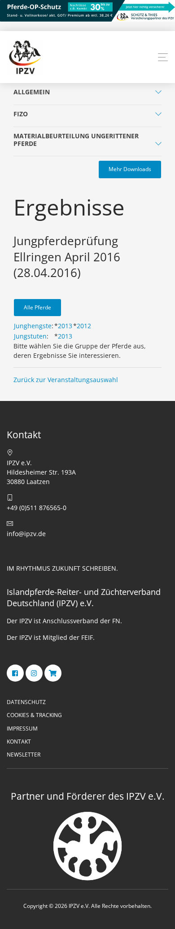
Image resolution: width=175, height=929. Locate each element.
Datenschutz (26, 702)
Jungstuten (30, 336)
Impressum (22, 728)
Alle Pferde (37, 307)
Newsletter (23, 754)
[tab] (87, 94)
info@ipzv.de (26, 533)
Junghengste (33, 325)
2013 (65, 325)
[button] (163, 57)
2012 (84, 325)
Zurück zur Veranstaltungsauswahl (65, 379)
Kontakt (19, 741)
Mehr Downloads (130, 169)
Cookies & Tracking (34, 715)
